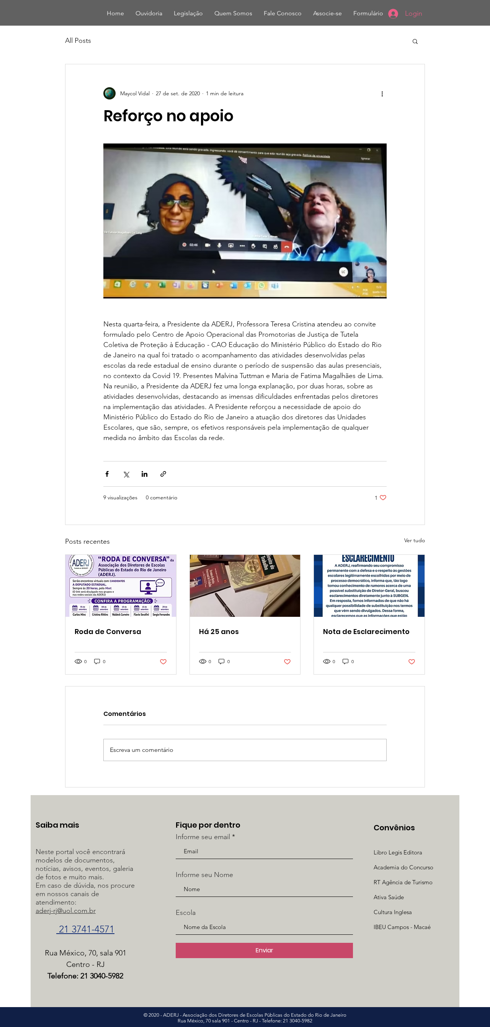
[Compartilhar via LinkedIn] (144, 474)
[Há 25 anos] (245, 586)
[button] (415, 41)
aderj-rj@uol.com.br (66, 910)
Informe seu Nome (204, 874)
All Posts (78, 40)
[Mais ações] (382, 93)
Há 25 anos (219, 631)
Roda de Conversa (108, 631)
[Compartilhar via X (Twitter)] (125, 474)
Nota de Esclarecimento (366, 631)
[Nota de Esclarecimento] (369, 586)
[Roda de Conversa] (120, 586)
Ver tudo (414, 540)
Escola (186, 912)
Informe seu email (203, 836)
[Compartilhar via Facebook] (107, 474)
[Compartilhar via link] (163, 474)
